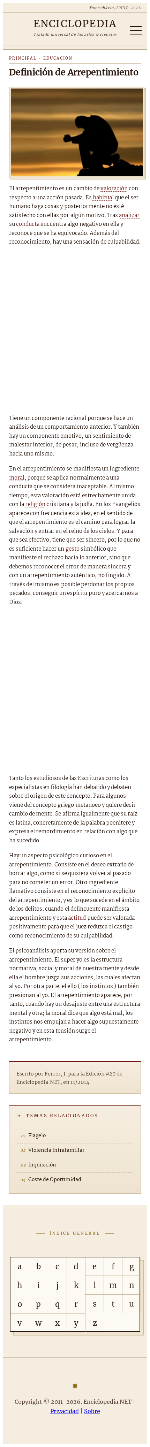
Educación (58, 58)
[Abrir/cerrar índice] (136, 30)
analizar (129, 215)
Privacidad (64, 1411)
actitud (77, 918)
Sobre (92, 1411)
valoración (114, 188)
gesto (73, 549)
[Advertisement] (75, 330)
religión (35, 504)
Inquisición (42, 1165)
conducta (27, 224)
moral (16, 478)
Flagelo (37, 1136)
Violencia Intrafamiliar (56, 1150)
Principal (23, 58)
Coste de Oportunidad (54, 1180)
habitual (103, 197)
